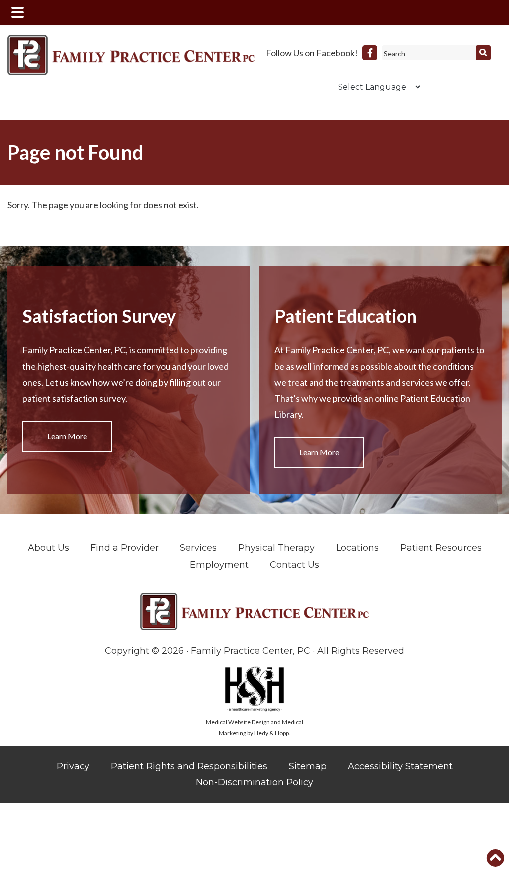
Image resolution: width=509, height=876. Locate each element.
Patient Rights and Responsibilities (189, 766)
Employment (219, 564)
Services (198, 547)
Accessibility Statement (400, 766)
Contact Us (294, 564)
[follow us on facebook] (369, 52)
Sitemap (308, 766)
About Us (48, 547)
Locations (357, 547)
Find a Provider (124, 547)
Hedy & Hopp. (272, 733)
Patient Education (345, 316)
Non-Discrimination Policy (254, 782)
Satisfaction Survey (99, 316)
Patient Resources (441, 547)
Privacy (73, 766)
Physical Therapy (276, 547)
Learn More (67, 436)
